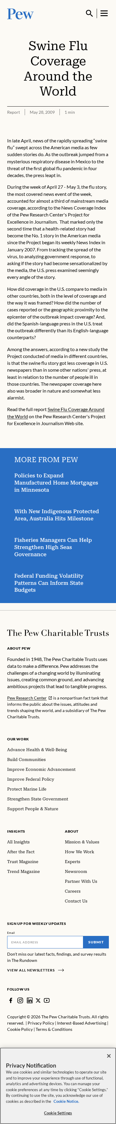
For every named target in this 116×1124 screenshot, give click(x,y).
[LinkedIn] (29, 1000)
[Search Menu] (89, 13)
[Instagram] (20, 1000)
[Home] (58, 633)
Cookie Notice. (66, 1101)
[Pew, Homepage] (20, 13)
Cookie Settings (58, 1113)
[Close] (108, 1056)
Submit (96, 942)
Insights (16, 831)
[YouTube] (46, 1000)
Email (11, 932)
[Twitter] (38, 1000)
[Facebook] (10, 1000)
